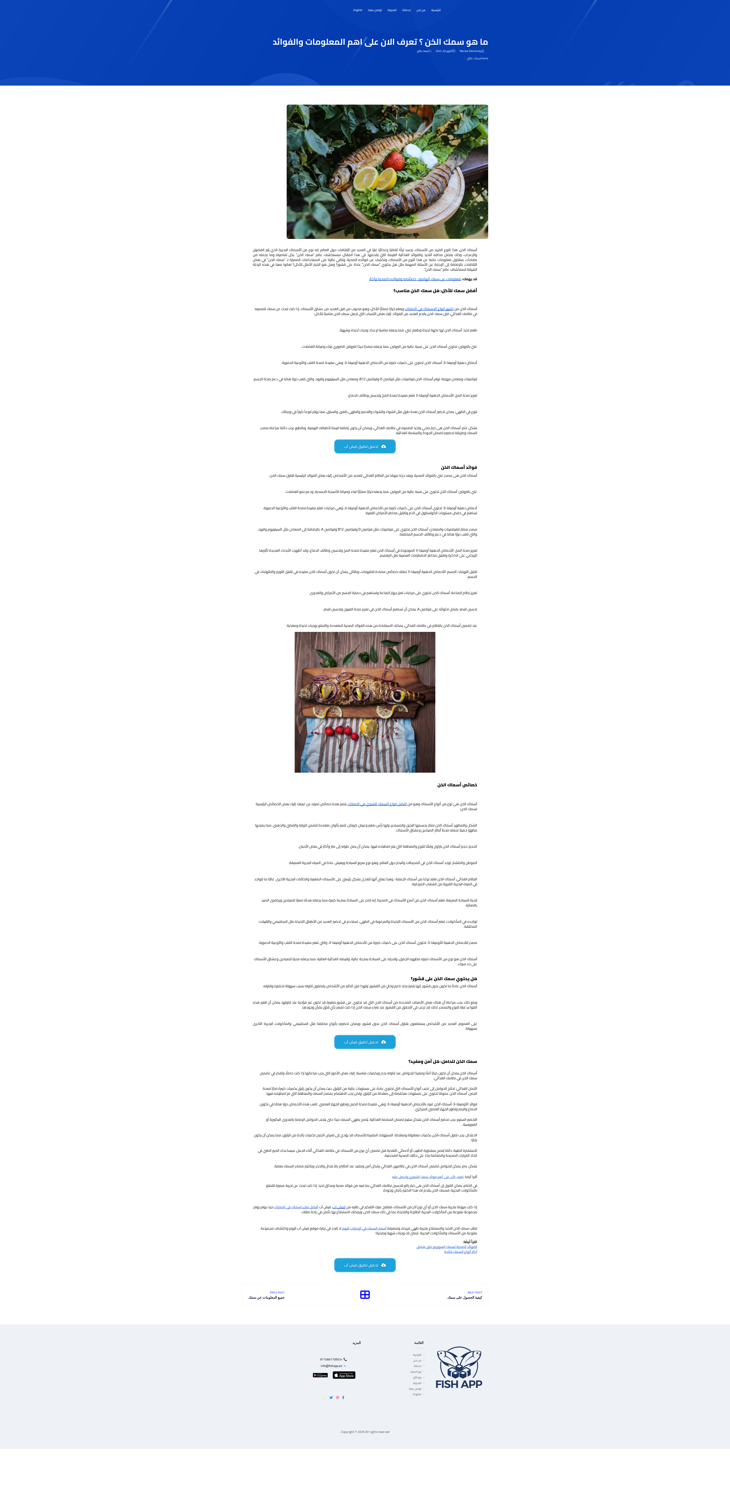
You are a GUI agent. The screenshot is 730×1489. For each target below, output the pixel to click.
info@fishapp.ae (331, 1366)
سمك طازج (422, 51)
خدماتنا (406, 10)
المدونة (392, 10)
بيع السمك (415, 1371)
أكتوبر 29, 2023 (444, 51)
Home (484, 58)
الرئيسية (436, 10)
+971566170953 (331, 1359)
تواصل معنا (375, 10)
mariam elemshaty (471, 51)
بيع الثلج (417, 1377)
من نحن (421, 10)
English (357, 10)
